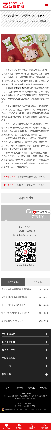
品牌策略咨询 (8, 358)
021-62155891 (32, 235)
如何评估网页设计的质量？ (13, 305)
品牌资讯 (38, 282)
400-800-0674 (25, 231)
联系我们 (6, 374)
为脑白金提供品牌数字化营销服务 (16, 289)
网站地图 (31, 388)
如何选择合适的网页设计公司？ (15, 313)
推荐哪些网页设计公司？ (12, 321)
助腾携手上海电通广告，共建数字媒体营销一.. (32, 186)
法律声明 (19, 388)
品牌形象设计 (8, 334)
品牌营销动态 (13, 282)
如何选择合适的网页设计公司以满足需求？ (32, 178)
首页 (7, 388)
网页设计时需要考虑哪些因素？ (15, 297)
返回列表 (23, 198)
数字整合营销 (8, 350)
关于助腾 (6, 366)
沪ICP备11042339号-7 (39, 410)
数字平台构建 (8, 342)
